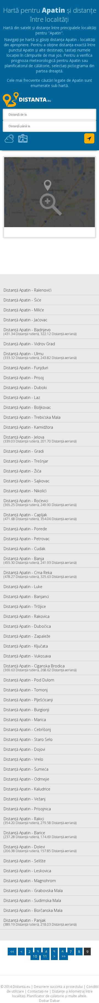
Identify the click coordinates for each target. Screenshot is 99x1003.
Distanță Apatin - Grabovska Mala (33, 890)
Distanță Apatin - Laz (22, 397)
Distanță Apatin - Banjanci (26, 596)
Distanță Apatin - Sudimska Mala (32, 900)
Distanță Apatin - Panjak (40, 922)
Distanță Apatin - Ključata (26, 646)
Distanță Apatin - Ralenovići (27, 290)
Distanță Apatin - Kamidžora (28, 427)
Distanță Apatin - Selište (25, 860)
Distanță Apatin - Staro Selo (28, 739)
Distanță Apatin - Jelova (40, 439)
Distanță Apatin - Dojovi (24, 749)
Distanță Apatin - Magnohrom (30, 880)
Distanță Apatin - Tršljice (25, 606)
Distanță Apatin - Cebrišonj (27, 729)
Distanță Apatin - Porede (25, 528)
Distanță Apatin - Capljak (40, 516)
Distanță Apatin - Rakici (40, 820)
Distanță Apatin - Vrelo (23, 759)
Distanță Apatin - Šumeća (26, 769)
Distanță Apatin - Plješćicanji (28, 699)
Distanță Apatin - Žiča (22, 471)
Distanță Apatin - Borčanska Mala (33, 910)
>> (63, 956)
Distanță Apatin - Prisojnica (27, 808)
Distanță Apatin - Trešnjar (26, 461)
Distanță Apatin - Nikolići (25, 490)
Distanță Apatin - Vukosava (27, 656)
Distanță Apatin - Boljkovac (27, 407)
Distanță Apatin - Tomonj (26, 689)
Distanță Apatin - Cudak (24, 548)
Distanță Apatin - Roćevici (40, 502)
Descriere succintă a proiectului (58, 986)
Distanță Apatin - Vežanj (24, 798)
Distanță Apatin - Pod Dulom (29, 680)
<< (12, 951)
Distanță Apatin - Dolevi (40, 848)
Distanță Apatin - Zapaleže (27, 636)
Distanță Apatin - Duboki (25, 387)
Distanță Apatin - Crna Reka (40, 574)
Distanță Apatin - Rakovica (27, 616)
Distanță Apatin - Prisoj (24, 377)
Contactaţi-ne (38, 991)
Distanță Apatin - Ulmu (40, 355)
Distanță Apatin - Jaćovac (25, 319)
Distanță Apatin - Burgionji (26, 709)
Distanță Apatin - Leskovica (27, 870)
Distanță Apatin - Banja (40, 560)
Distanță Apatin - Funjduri (26, 367)
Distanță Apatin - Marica (25, 719)
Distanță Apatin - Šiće (22, 300)
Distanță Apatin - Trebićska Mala (32, 417)
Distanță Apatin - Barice (40, 834)
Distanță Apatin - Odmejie (26, 779)
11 (45, 956)
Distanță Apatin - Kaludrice (27, 789)
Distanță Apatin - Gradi (24, 451)
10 (35, 956)
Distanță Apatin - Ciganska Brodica (40, 667)
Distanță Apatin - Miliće (24, 309)
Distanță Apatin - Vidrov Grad (29, 343)
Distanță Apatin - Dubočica (27, 626)
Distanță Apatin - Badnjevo (40, 331)
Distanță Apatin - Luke (23, 586)
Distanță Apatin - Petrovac (27, 538)
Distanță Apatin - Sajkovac (27, 480)
